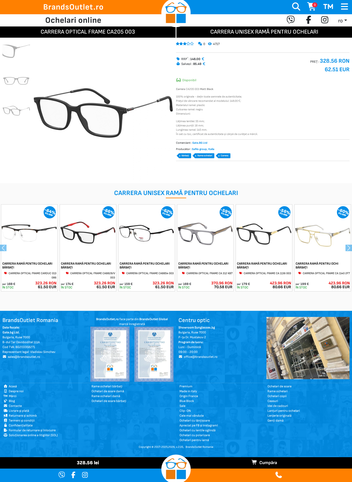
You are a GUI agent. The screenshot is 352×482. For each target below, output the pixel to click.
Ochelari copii (277, 396)
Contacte (15, 406)
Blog (11, 401)
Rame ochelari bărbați (106, 386)
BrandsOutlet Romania (199, 447)
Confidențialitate (20, 425)
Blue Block (186, 401)
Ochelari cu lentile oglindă (197, 430)
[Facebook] (309, 20)
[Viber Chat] (62, 475)
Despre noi (16, 391)
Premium (185, 386)
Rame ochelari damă (105, 396)
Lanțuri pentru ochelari (283, 411)
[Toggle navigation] (344, 6)
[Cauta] (296, 7)
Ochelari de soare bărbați (108, 401)
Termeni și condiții (21, 421)
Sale (182, 406)
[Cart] (328, 7)
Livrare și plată (18, 411)
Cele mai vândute (191, 416)
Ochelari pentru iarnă (194, 440)
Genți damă (275, 421)
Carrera (224, 155)
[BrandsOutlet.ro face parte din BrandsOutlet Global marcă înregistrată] (110, 354)
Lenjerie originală (279, 416)
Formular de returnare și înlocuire (32, 430)
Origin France (188, 396)
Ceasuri (272, 401)
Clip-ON (185, 411)
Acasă (12, 386)
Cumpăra (267, 463)
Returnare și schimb (22, 416)
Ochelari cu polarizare (194, 435)
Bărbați (185, 155)
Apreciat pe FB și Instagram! (198, 425)
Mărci (12, 396)
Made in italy (188, 391)
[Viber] (292, 20)
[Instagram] (325, 20)
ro (340, 21)
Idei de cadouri (277, 406)
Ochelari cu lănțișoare (194, 421)
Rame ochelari (204, 155)
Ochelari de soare (279, 386)
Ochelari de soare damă (107, 391)
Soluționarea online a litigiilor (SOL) (33, 435)
